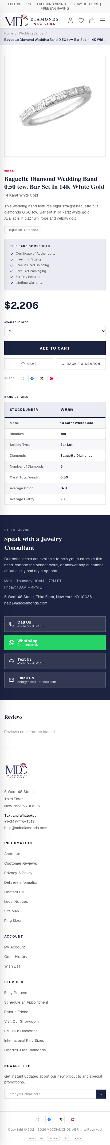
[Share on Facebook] (32, 378)
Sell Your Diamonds (21, 1031)
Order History (16, 956)
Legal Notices (16, 901)
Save (32, 364)
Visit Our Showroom (21, 1021)
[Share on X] (41, 378)
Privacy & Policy (18, 872)
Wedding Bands (31, 33)
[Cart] (92, 20)
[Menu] (102, 20)
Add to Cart (55, 348)
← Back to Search (81, 364)
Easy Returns (15, 992)
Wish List (12, 966)
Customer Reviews (20, 863)
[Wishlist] (81, 20)
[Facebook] (49, 1119)
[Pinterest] (72, 1119)
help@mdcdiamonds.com (25, 603)
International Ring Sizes (24, 1040)
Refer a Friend (16, 1011)
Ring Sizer (13, 920)
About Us (12, 853)
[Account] (70, 20)
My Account (14, 947)
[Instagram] (37, 1119)
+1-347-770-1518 (19, 821)
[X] (61, 1119)
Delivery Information (21, 882)
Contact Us (14, 892)
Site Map (11, 911)
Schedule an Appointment (26, 1002)
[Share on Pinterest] (51, 378)
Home (8, 33)
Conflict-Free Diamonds (25, 1050)
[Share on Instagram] (22, 378)
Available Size (16, 322)
